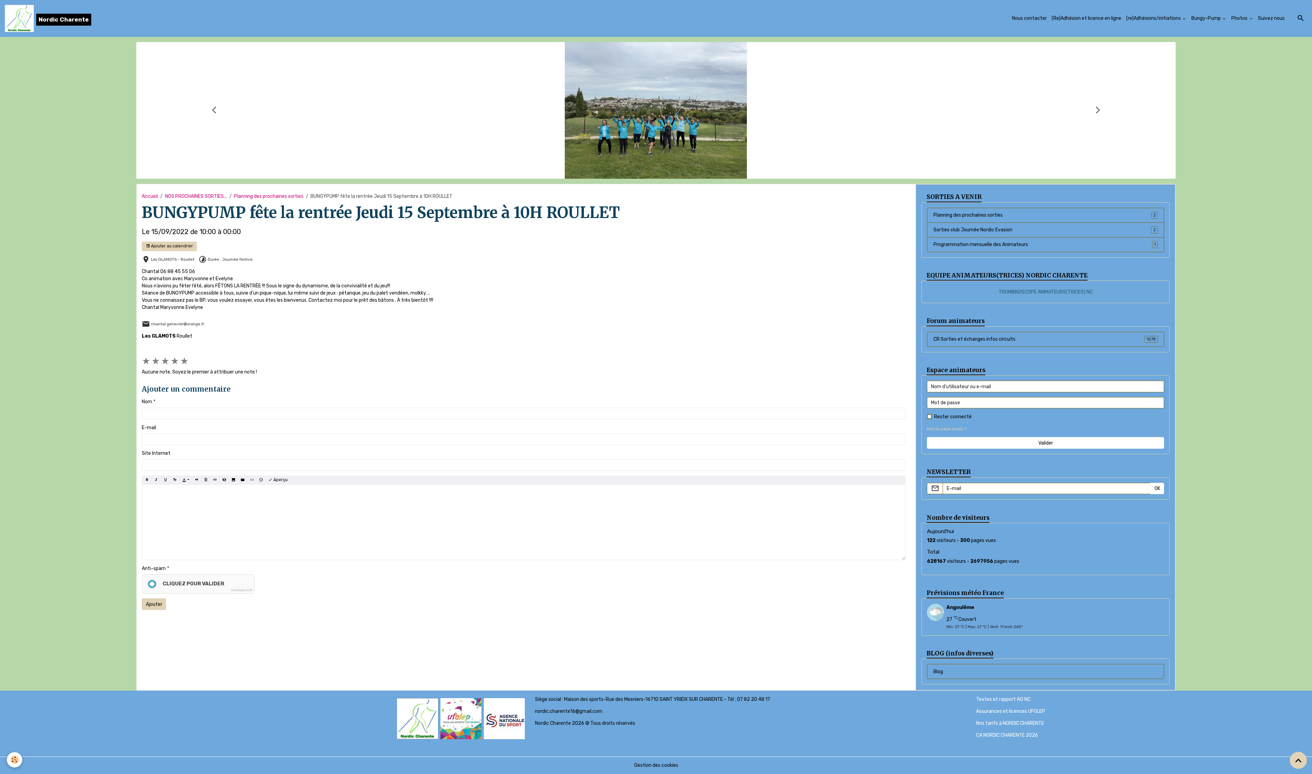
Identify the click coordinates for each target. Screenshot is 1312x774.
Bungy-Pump (1206, 18)
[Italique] (156, 480)
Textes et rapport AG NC (1003, 699)
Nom (147, 402)
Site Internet (156, 453)
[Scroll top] (1298, 760)
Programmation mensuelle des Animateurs (1044, 244)
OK (1157, 488)
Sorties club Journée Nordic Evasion (1044, 230)
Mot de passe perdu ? (946, 429)
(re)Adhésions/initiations (1154, 18)
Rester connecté (953, 417)
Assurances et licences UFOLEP (1010, 711)
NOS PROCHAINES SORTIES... (196, 196)
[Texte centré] (205, 480)
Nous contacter (1029, 18)
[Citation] (196, 480)
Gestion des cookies (656, 765)
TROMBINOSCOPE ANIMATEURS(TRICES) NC (1046, 292)
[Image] (233, 480)
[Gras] (147, 480)
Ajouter (154, 604)
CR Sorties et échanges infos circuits (1044, 339)
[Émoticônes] (261, 480)
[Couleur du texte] (185, 480)
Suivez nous (1271, 18)
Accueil (150, 196)
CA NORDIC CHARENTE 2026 (1007, 735)
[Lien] (215, 480)
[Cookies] (14, 760)
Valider (1045, 443)
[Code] (252, 480)
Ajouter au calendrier (171, 246)
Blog (938, 672)
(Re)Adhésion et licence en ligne (1086, 18)
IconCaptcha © (241, 590)
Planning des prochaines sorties (268, 196)
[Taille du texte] (174, 480)
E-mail (149, 428)
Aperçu (280, 479)
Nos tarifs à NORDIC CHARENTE (1010, 723)
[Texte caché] (224, 480)
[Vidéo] (242, 480)
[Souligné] (165, 480)
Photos (1239, 18)
